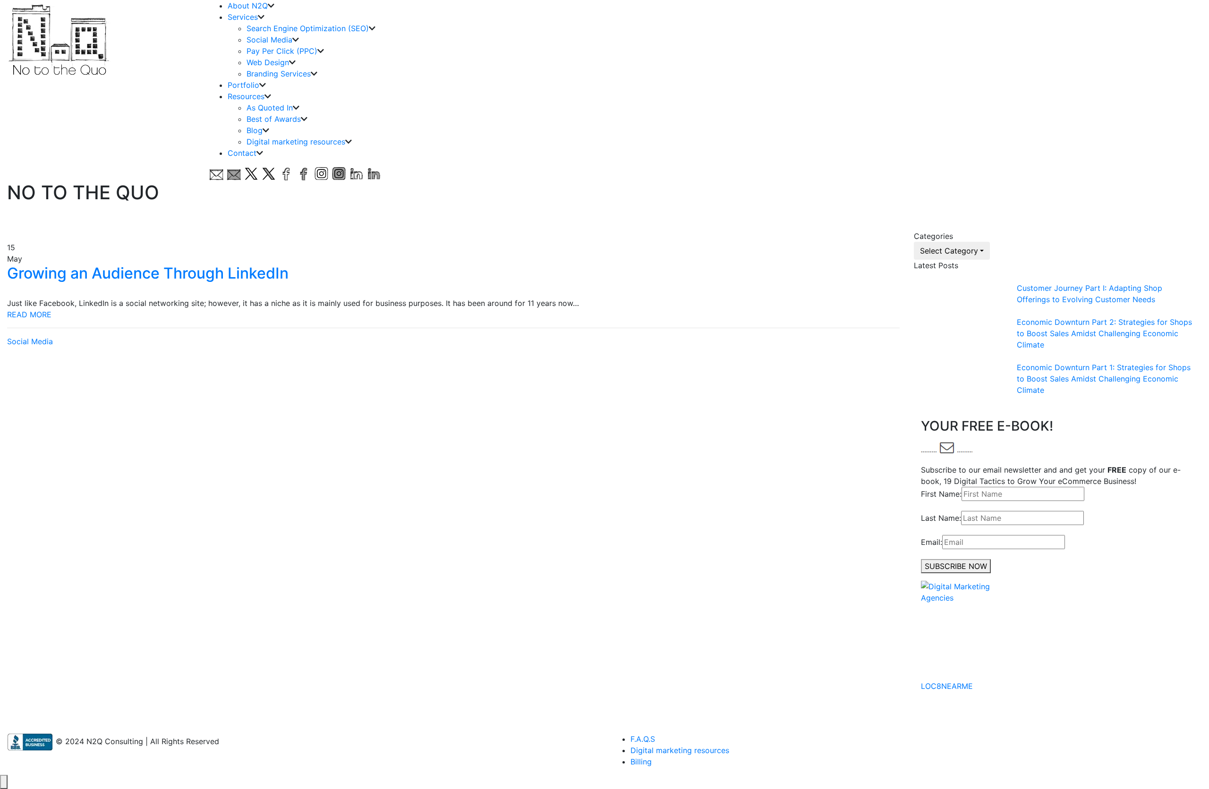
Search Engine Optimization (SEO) (308, 28)
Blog (255, 130)
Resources (246, 96)
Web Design (268, 62)
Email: (931, 542)
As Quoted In (270, 107)
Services (243, 17)
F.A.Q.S (642, 739)
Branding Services (279, 73)
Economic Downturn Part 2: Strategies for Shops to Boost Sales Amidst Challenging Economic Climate (1104, 333)
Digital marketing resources (296, 141)
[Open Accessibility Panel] (4, 782)
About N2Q (248, 5)
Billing (641, 761)
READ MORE (29, 314)
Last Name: (941, 518)
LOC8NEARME (947, 686)
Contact (242, 153)
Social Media (269, 39)
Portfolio (243, 85)
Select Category (949, 250)
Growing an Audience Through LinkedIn (148, 273)
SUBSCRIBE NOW (956, 566)
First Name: (941, 494)
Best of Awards (274, 119)
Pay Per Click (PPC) (282, 51)
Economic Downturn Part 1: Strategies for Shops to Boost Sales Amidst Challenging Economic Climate (1104, 379)
